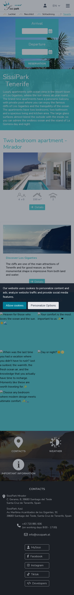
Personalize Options (43, 305)
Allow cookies (15, 305)
